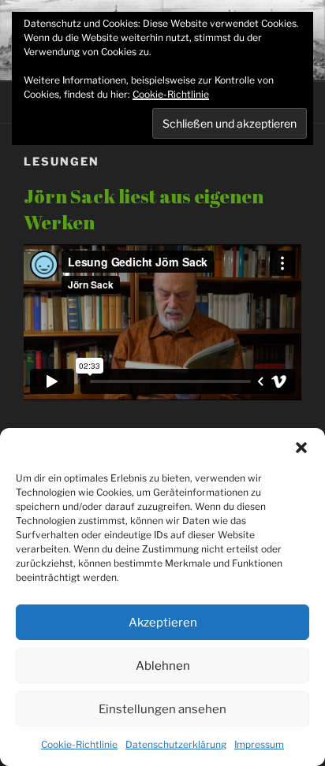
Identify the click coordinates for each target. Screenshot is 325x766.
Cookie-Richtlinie (79, 744)
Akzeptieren (163, 622)
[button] (301, 448)
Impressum (259, 744)
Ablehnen (163, 666)
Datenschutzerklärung (175, 744)
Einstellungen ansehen (162, 709)
